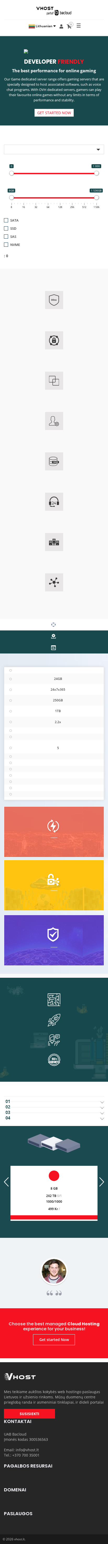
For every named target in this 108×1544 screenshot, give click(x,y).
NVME (15, 245)
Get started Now (54, 112)
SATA (14, 220)
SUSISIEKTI (29, 1413)
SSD (13, 228)
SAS (13, 236)
